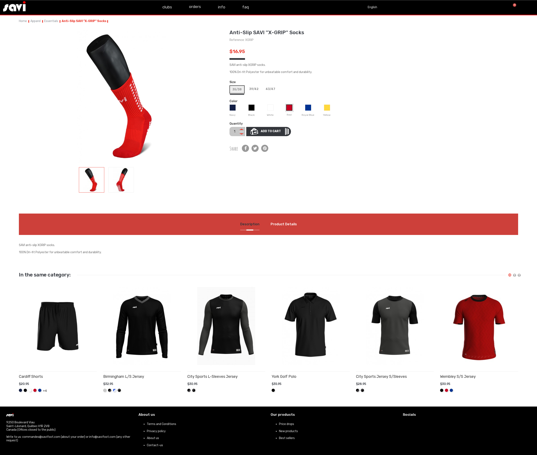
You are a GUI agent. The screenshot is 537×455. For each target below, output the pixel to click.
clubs (167, 7)
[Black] (252, 108)
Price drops (286, 424)
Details (89, 388)
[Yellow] (327, 108)
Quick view (95, 388)
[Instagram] (43, 7)
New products (288, 431)
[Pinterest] (264, 148)
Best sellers (287, 438)
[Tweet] (255, 148)
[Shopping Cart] (513, 7)
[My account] (528, 7)
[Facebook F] (34, 7)
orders (195, 6)
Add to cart (271, 131)
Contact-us (155, 445)
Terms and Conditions (161, 424)
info (221, 7)
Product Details (284, 224)
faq (245, 7)
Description (249, 224)
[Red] (289, 108)
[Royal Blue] (308, 108)
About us (153, 438)
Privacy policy (156, 431)
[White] (271, 108)
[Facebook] (408, 426)
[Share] (245, 148)
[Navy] (233, 108)
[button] (498, 7)
